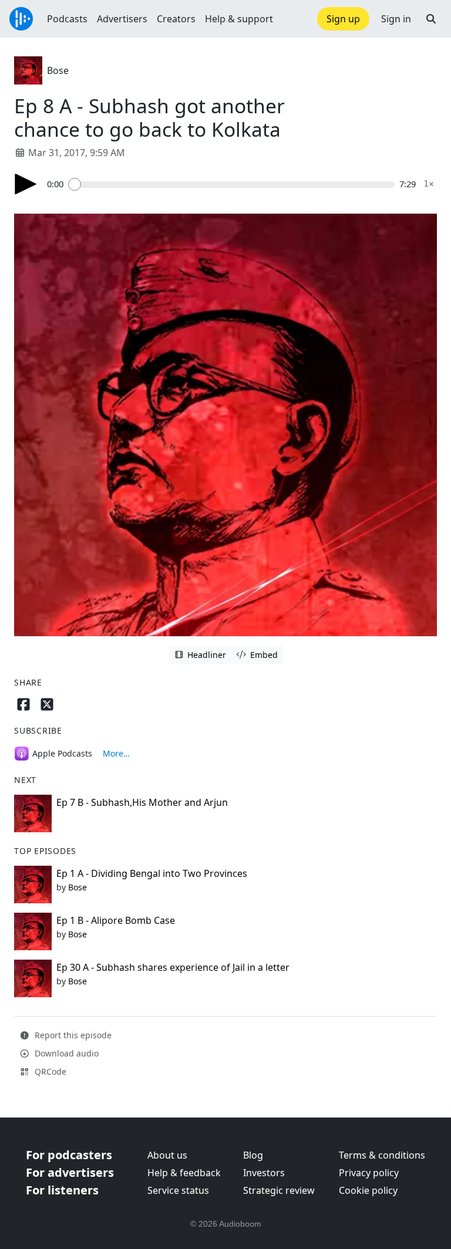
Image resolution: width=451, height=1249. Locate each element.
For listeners (62, 1190)
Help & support (239, 18)
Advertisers (122, 18)
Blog (253, 1155)
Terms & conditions (382, 1155)
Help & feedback (184, 1172)
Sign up (343, 18)
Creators (176, 18)
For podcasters (69, 1155)
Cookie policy (368, 1190)
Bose (58, 70)
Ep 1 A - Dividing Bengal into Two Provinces (151, 873)
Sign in (396, 18)
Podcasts (67, 18)
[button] (431, 19)
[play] (26, 184)
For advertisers (70, 1172)
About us (167, 1155)
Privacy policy (369, 1172)
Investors (264, 1172)
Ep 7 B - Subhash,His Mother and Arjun (142, 802)
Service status (178, 1190)
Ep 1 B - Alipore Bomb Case (115, 920)
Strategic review (279, 1190)
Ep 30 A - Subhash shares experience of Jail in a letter (173, 967)
